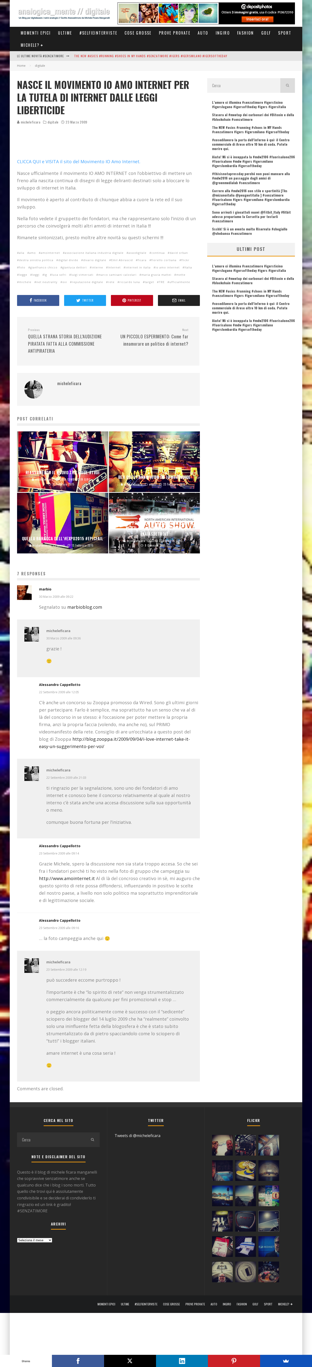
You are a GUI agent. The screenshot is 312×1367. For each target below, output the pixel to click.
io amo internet (168, 267)
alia (21, 253)
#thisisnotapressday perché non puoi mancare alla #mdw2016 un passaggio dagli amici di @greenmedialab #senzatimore (251, 178)
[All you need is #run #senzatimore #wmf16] (268, 1222)
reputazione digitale (87, 282)
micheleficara (30, 121)
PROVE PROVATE (174, 33)
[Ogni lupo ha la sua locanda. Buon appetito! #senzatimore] (222, 1273)
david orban (179, 253)
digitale (53, 122)
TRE (162, 282)
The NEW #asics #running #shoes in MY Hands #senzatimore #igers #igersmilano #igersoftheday (150, 56)
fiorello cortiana (163, 260)
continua (158, 253)
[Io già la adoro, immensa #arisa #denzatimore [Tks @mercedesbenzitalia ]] (222, 1222)
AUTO (203, 33)
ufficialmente (179, 282)
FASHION (245, 33)
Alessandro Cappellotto (59, 684)
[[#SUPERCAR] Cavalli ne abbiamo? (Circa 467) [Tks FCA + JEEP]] (245, 1222)
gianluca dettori (74, 267)
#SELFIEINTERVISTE (98, 33)
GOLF (266, 33)
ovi (64, 282)
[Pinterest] (234, 1361)
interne (97, 267)
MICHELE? (30, 45)
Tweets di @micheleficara (137, 1135)
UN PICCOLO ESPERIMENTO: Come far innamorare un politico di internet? (154, 337)
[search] (287, 85)
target (149, 282)
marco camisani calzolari (117, 274)
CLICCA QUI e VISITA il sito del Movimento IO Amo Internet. (78, 161)
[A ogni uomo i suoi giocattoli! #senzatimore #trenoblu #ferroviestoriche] (245, 1146)
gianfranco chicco (44, 267)
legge (23, 274)
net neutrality (47, 282)
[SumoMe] (286, 1361)
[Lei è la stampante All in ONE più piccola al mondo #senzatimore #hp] (245, 1247)
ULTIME (65, 33)
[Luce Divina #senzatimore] (268, 1171)
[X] (130, 1361)
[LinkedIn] (182, 1361)
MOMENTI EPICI (36, 33)
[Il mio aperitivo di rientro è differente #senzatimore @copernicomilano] (222, 1171)
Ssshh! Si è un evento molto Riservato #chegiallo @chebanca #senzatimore (249, 231)
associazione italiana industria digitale (94, 253)
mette (180, 274)
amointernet (50, 253)
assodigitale (137, 253)
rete (111, 282)
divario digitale (94, 260)
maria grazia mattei (156, 274)
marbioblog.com (84, 607)
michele (25, 282)
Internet (114, 267)
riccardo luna (129, 282)
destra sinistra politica (36, 260)
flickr (185, 260)
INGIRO (223, 33)
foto (22, 267)
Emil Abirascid (122, 260)
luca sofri (59, 274)
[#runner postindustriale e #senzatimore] (268, 1146)
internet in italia (138, 267)
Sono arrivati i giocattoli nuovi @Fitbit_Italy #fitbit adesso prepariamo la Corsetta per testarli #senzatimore (251, 216)
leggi (35, 274)
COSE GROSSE (138, 33)
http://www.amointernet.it (67, 878)
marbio (45, 589)
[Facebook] (78, 1361)
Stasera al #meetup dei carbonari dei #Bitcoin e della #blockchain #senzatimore (253, 117)
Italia (188, 267)
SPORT (284, 33)
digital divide (68, 260)
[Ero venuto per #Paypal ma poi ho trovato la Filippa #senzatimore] (222, 1146)
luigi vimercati (82, 274)
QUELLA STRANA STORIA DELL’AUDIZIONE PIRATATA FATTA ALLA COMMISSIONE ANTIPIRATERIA (65, 341)
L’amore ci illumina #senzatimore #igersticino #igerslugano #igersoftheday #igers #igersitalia (249, 104)
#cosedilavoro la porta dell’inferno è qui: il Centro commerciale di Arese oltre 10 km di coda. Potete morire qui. (251, 144)
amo (32, 253)
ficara (142, 260)
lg (45, 274)
